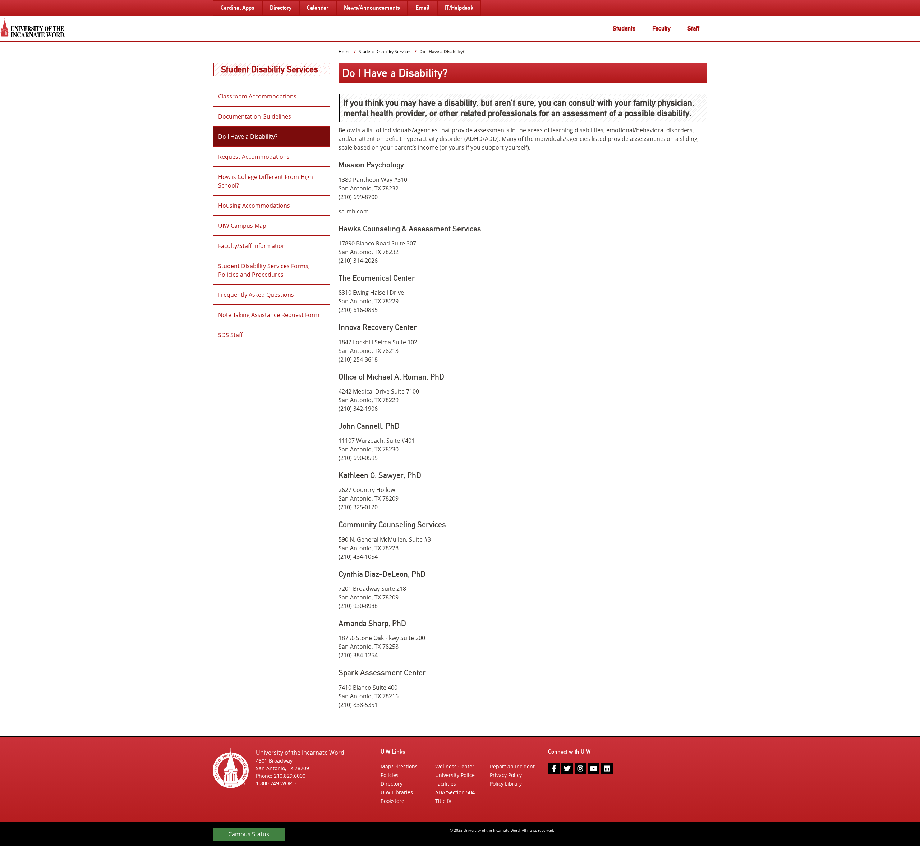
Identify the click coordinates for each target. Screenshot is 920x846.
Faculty (661, 28)
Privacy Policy (506, 775)
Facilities (445, 783)
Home (345, 52)
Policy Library (506, 783)
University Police (455, 775)
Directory (391, 783)
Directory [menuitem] (280, 7)
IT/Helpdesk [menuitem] (459, 7)
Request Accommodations (254, 157)
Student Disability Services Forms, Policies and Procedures (264, 270)
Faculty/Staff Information (252, 246)
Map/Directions (399, 766)
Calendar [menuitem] (317, 7)
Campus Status (248, 834)
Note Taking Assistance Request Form (268, 315)
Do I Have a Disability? (247, 137)
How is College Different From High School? (265, 181)
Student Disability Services (269, 69)
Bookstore (392, 800)
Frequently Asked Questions (256, 295)
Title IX (443, 800)
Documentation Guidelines (254, 116)
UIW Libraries (397, 792)
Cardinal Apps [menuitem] (237, 7)
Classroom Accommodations (257, 96)
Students (624, 28)
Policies (390, 775)
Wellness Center (454, 766)
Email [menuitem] (422, 7)
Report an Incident (512, 766)
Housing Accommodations (254, 206)
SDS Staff (230, 335)
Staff (693, 28)
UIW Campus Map (242, 226)
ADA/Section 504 (455, 792)
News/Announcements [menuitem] (372, 7)
